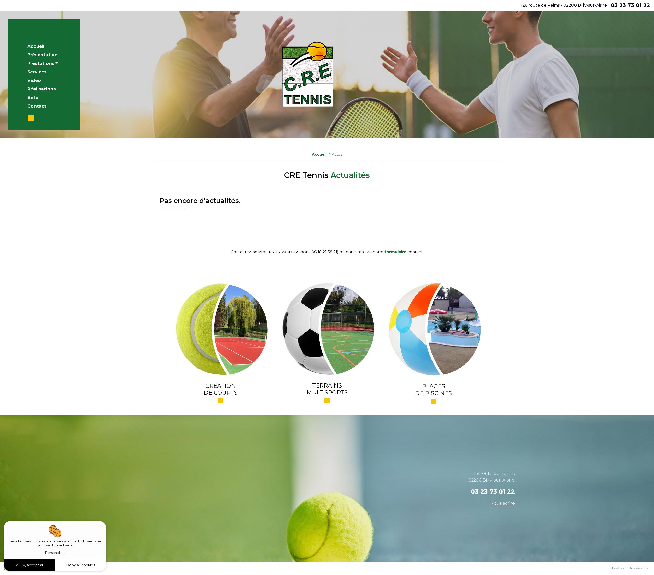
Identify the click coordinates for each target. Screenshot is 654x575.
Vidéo (34, 80)
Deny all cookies (80, 565)
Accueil (35, 46)
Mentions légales (639, 568)
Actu (32, 97)
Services (37, 71)
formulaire (395, 251)
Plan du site (618, 568)
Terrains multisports (327, 389)
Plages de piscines (433, 389)
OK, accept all (31, 565)
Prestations (40, 63)
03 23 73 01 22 (630, 5)
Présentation (42, 54)
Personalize (55, 552)
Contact (36, 106)
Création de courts (220, 389)
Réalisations (41, 88)
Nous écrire (503, 503)
